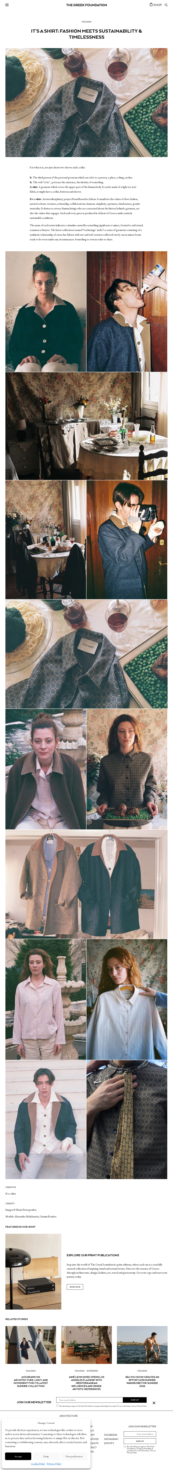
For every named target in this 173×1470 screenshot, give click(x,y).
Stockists (92, 1443)
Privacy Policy (54, 1463)
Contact (91, 1447)
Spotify (109, 1443)
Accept (18, 1456)
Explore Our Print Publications (93, 1255)
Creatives (92, 1439)
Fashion (86, 22)
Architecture (68, 1416)
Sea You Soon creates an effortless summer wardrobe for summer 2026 (142, 1381)
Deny (46, 1456)
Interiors (92, 1371)
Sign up (140, 1441)
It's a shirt (10, 1193)
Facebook (110, 1435)
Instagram (111, 1439)
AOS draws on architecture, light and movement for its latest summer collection (31, 1381)
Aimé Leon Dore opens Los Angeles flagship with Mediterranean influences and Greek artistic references (86, 1383)
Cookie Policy (38, 1463)
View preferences (74, 1456)
